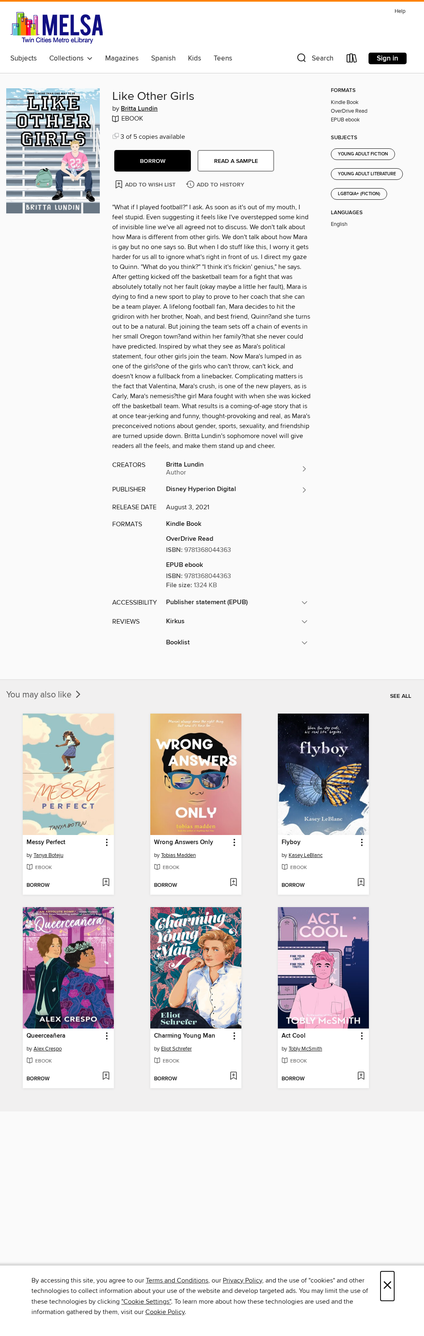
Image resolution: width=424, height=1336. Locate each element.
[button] (314, 60)
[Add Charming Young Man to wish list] (233, 1076)
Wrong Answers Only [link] (183, 842)
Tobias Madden (178, 855)
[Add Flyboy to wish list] (361, 883)
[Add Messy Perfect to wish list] (106, 883)
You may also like (40, 695)
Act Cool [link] (294, 1036)
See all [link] (400, 696)
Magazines (122, 58)
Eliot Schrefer (176, 1049)
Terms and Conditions (177, 1280)
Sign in (387, 58)
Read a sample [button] (236, 161)
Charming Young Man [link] (184, 1036)
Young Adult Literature (367, 174)
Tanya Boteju (48, 855)
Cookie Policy (165, 1312)
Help (400, 11)
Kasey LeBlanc (306, 855)
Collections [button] (68, 58)
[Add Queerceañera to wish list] (106, 1076)
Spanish (163, 58)
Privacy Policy (242, 1280)
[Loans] (352, 60)
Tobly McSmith (305, 1049)
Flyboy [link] (291, 842)
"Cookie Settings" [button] (146, 1301)
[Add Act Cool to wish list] (361, 1076)
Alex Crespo (48, 1049)
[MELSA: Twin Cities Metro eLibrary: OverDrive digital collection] (56, 27)
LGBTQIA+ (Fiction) (359, 194)
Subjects (23, 58)
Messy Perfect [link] (45, 842)
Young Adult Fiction (363, 154)
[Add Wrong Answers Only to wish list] (233, 883)
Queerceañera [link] (45, 1036)
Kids (194, 58)
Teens (223, 58)
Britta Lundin (139, 109)
